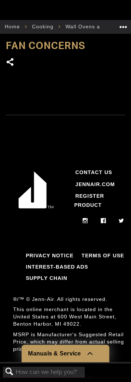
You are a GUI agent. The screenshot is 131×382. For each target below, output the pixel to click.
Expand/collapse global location (123, 24)
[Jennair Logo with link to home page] (36, 209)
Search (9, 372)
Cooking (43, 26)
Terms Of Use (103, 255)
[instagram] (85, 221)
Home (13, 26)
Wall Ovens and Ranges (98, 26)
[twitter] (121, 221)
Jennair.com (95, 184)
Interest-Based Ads (57, 267)
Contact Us (93, 172)
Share (10, 63)
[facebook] (103, 221)
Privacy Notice (50, 255)
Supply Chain (46, 278)
